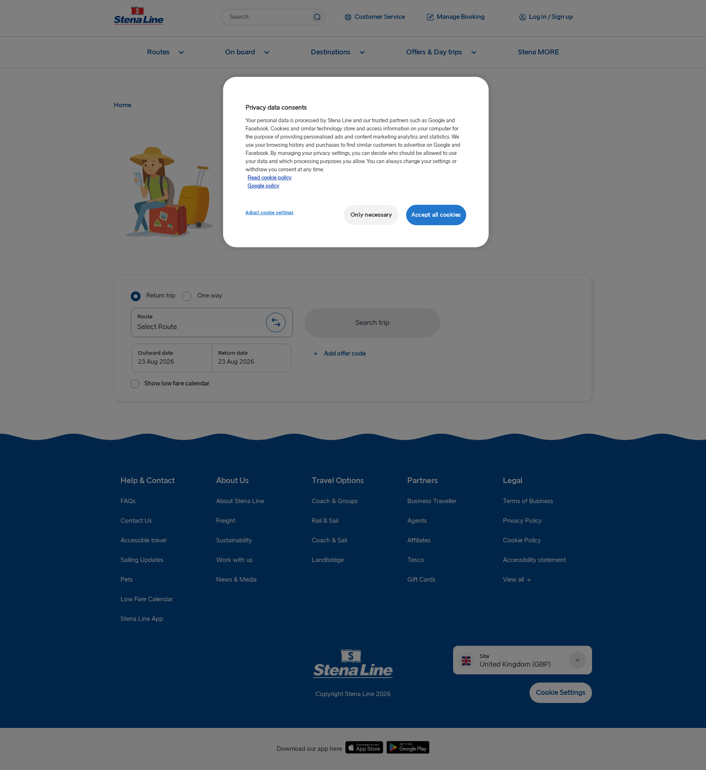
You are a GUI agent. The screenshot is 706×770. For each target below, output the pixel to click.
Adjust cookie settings (270, 212)
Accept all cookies (436, 214)
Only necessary (371, 214)
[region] (356, 162)
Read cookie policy (270, 178)
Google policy (263, 186)
